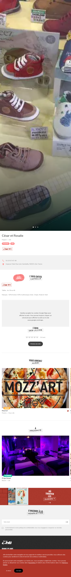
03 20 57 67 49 (11, 261)
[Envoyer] (66, 521)
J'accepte (18, 570)
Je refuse (8, 570)
